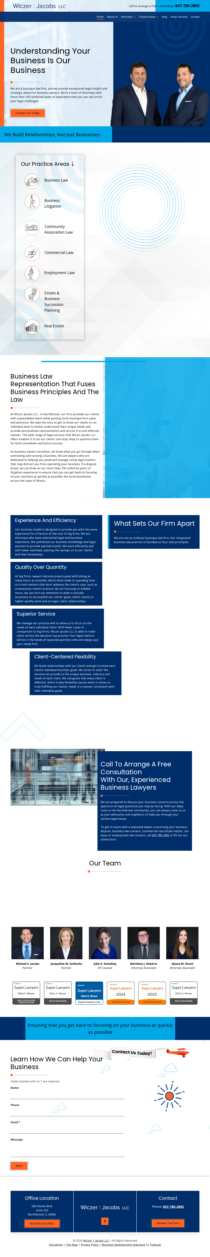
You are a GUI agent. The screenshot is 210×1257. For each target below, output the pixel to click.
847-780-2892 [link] (187, 5)
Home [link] (100, 16)
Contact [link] (195, 16)
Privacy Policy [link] (90, 1245)
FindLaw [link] (155, 1245)
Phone (14, 1105)
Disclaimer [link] (56, 1245)
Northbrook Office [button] (42, 1223)
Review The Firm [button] (168, 1223)
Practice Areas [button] (147, 16)
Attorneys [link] (127, 16)
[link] (39, 6)
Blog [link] (164, 16)
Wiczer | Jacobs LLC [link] (96, 1240)
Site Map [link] (72, 1245)
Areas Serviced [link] (178, 16)
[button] (105, 1221)
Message (16, 1139)
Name (14, 1088)
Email (15, 1122)
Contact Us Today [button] (28, 113)
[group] (34, 948)
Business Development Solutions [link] (123, 1245)
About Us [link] (112, 16)
